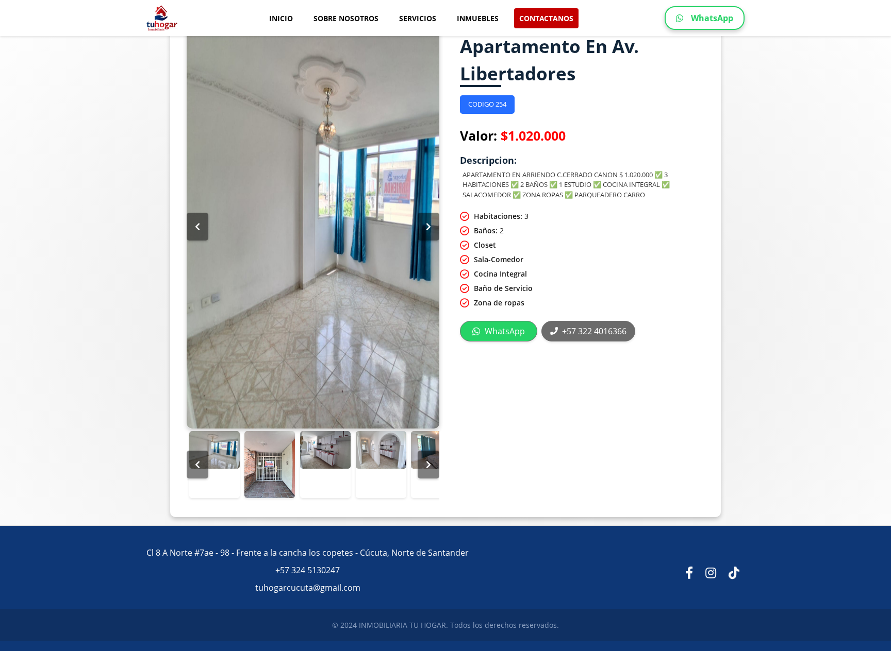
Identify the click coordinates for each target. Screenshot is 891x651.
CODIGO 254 (487, 104)
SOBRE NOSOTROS (346, 18)
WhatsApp (712, 18)
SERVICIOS (417, 18)
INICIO (281, 18)
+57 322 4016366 (594, 331)
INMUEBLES (478, 18)
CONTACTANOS (546, 18)
